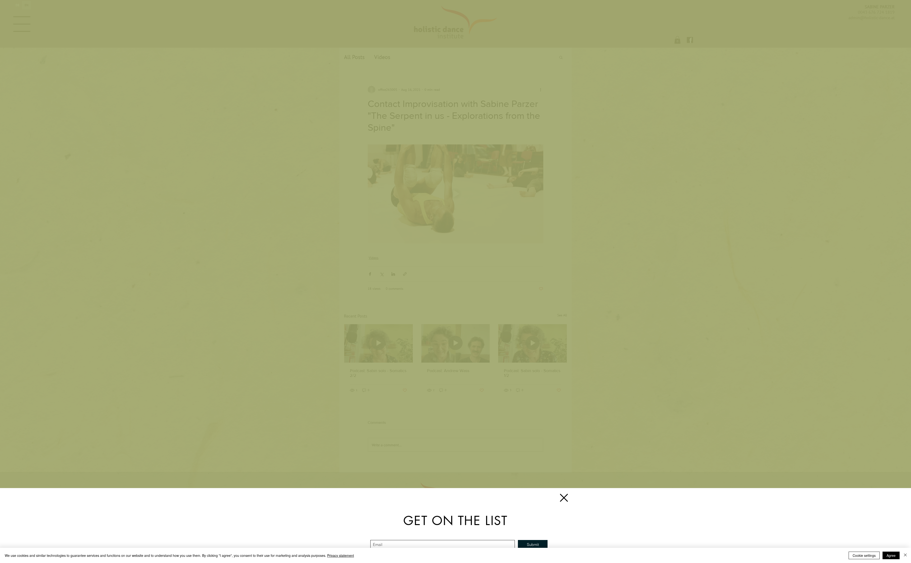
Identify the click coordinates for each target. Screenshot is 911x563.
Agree (891, 555)
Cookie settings (864, 555)
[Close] (905, 555)
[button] (564, 498)
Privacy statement (340, 555)
